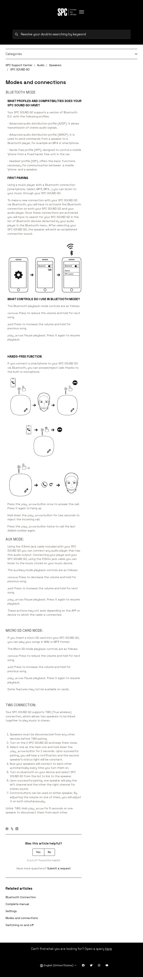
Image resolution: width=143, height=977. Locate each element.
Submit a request (59, 868)
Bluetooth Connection (21, 897)
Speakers (55, 65)
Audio (41, 65)
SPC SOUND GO (20, 69)
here (108, 949)
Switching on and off (20, 925)
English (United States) (58, 965)
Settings (11, 911)
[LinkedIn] (16, 829)
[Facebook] (7, 829)
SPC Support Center (19, 65)
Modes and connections (22, 918)
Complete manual (17, 904)
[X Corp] (12, 829)
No (49, 852)
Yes (38, 852)
